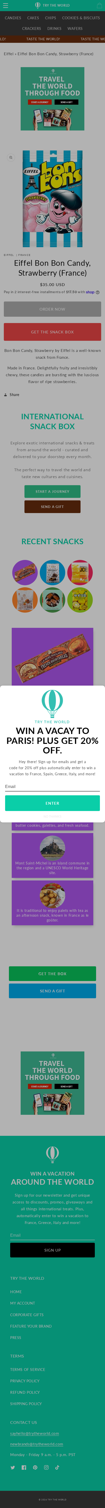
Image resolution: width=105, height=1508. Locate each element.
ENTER (52, 803)
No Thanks (52, 816)
